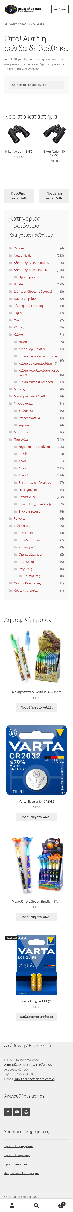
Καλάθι (56, 1202)
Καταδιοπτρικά (29, 540)
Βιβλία (18, 284)
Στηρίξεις (25, 569)
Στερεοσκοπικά (29, 418)
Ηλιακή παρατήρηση (28, 306)
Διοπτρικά (26, 533)
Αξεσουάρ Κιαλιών (32, 349)
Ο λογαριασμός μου (12, 1205)
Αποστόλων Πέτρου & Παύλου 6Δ (28, 1065)
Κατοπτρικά (27, 547)
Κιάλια (18, 335)
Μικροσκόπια (23, 404)
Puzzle (23, 454)
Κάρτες (19, 327)
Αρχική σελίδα (17, 24)
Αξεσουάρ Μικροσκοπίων (32, 263)
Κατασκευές (27, 497)
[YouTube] (26, 1112)
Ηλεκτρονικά (28, 490)
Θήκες (18, 313)
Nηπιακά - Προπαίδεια (34, 447)
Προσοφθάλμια (29, 277)
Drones (19, 248)
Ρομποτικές (32, 576)
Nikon (23, 342)
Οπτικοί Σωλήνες (30, 554)
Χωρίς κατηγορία (26, 590)
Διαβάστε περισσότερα (36, 1017)
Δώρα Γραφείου (25, 299)
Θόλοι (18, 320)
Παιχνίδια (21, 439)
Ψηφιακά (25, 425)
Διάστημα (25, 468)
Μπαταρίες (21, 432)
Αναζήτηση (36, 1205)
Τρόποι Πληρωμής (17, 1155)
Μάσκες (19, 389)
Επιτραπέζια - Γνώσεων (35, 483)
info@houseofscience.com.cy (34, 1079)
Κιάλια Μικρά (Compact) (36, 382)
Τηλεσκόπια (22, 526)
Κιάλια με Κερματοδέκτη (36, 363)
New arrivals (22, 255)
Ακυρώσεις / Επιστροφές (21, 1173)
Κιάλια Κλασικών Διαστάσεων (39, 356)
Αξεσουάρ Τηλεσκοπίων (31, 270)
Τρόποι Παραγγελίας (19, 1146)
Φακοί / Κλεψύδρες (27, 583)
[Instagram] (17, 1112)
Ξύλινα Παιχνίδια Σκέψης (36, 504)
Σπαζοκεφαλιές (29, 511)
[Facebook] (8, 1112)
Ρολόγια (19, 518)
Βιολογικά (26, 411)
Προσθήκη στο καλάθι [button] (19, 195)
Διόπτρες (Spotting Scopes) (33, 291)
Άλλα (22, 461)
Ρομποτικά (26, 562)
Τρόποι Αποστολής (17, 1164)
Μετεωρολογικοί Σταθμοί (31, 396)
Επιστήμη (25, 475)
